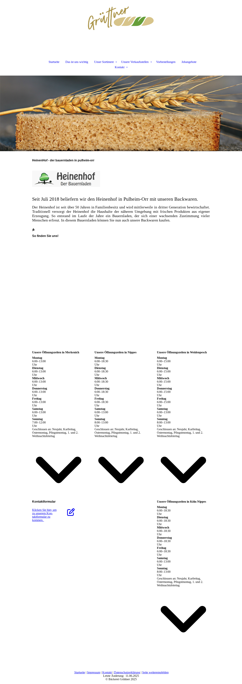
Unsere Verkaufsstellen (135, 61)
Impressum (93, 672)
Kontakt (119, 67)
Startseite (54, 61)
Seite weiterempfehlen (155, 672)
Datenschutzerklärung (127, 672)
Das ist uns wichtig (76, 61)
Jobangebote (189, 61)
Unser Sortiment (104, 61)
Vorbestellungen (165, 61)
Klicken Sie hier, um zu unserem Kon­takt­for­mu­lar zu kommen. (44, 515)
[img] (121, 19)
